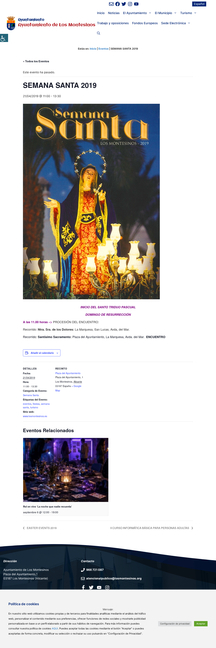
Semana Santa (31, 395)
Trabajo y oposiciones (113, 23)
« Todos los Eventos (36, 61)
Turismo (186, 13)
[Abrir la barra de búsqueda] (98, 33)
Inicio (101, 13)
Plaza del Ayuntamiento (67, 373)
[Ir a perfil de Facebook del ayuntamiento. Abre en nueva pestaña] (117, 4)
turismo (34, 407)
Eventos (104, 48)
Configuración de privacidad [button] (175, 623)
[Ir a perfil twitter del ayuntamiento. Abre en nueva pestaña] (91, 587)
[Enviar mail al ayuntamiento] (111, 4)
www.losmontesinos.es (35, 416)
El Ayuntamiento (135, 13)
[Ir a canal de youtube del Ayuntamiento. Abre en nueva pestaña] (136, 4)
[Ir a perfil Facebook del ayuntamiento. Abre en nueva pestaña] (83, 587)
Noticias (114, 13)
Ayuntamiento (31, 20)
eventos (27, 403)
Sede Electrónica (173, 23)
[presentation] (65, 470)
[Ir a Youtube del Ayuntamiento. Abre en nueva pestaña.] (99, 587)
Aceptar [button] (200, 623)
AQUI (55, 628)
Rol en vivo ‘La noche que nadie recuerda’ (47, 506)
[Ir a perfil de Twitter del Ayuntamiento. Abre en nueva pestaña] (124, 4)
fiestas (36, 403)
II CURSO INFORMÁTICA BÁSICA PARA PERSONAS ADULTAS (150, 528)
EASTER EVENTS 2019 (41, 528)
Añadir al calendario (42, 352)
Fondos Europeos (145, 23)
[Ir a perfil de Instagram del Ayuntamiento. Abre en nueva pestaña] (130, 4)
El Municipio (163, 13)
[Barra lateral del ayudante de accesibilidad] (4, 38)
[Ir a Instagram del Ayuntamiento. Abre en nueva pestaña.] (107, 587)
